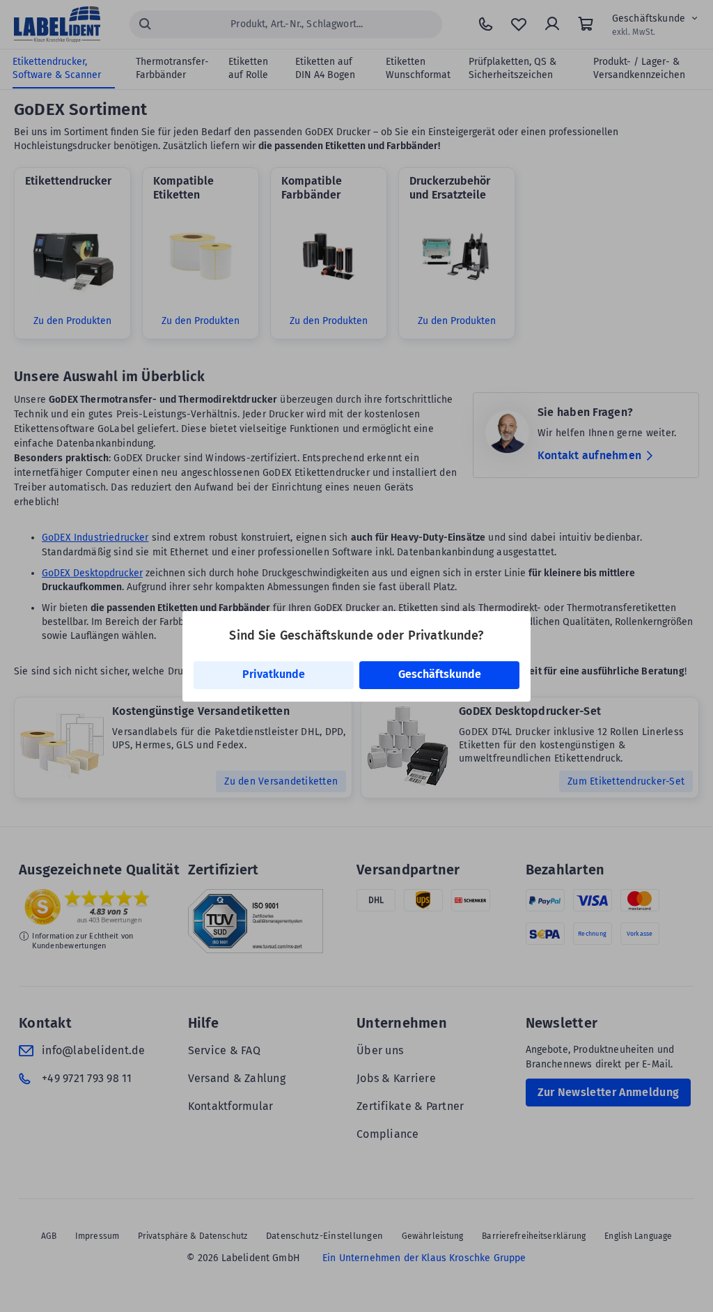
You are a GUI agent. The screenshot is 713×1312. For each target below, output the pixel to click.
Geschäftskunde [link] (439, 674)
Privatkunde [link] (273, 674)
